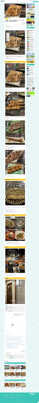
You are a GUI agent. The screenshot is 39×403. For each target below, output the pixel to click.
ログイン (37, 0)
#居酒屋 (5, 361)
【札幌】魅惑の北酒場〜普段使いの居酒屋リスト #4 (12, 346)
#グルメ (27, 79)
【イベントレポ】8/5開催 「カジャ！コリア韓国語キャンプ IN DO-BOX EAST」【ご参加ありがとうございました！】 (31, 68)
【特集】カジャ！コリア (7, 395)
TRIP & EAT (7, 18)
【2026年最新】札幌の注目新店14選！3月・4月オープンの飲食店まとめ (23, 388)
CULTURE (13, 395)
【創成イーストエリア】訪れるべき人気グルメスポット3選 (18, 370)
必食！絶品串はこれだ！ (9, 26)
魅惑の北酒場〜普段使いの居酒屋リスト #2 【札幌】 (23, 377)
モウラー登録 (35, 0)
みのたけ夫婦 (10, 355)
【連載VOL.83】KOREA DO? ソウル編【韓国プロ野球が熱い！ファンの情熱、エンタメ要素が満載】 (31, 74)
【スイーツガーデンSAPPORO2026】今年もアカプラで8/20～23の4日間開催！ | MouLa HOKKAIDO (31, 34)
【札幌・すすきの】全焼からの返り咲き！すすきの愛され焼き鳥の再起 (7, 377)
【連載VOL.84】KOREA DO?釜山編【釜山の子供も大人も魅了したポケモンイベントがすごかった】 (31, 70)
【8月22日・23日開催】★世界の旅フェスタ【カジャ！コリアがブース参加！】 (31, 66)
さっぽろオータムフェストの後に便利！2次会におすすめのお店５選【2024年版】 (15, 342)
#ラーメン (32, 78)
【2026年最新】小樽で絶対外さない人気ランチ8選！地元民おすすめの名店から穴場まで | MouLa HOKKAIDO (31, 41)
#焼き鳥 (7, 361)
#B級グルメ (30, 79)
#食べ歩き (33, 82)
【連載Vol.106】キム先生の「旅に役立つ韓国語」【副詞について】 (31, 72)
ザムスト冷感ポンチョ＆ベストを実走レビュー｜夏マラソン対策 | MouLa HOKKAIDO (31, 32)
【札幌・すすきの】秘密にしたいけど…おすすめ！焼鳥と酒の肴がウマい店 (12, 377)
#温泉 (32, 84)
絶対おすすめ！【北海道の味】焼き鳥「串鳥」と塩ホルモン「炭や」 (14, 343)
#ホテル (29, 83)
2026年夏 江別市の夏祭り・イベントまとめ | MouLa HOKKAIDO (31, 43)
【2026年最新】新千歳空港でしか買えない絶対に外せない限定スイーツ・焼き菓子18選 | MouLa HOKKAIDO (31, 39)
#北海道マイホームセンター (29, 84)
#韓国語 (27, 82)
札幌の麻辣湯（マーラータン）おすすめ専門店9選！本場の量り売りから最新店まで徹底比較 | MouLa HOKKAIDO (31, 30)
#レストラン (30, 82)
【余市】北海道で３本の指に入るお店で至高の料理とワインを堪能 (13, 339)
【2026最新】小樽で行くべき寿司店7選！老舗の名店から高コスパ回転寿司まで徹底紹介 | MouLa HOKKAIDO (31, 50)
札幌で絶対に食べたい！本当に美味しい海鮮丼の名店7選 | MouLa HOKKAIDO (31, 45)
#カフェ (29, 78)
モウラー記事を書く (36, 1)
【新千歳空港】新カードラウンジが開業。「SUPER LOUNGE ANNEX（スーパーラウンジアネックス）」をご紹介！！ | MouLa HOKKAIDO (31, 37)
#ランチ (27, 78)
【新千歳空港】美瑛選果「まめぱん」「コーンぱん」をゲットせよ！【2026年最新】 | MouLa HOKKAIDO (31, 47)
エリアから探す (12, 397)
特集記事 (32, 0)
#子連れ (32, 79)
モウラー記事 (29, 0)
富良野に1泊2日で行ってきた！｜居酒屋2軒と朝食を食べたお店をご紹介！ (12, 370)
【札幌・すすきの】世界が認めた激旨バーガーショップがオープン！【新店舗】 (18, 388)
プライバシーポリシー (19, 395)
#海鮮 (27, 83)
